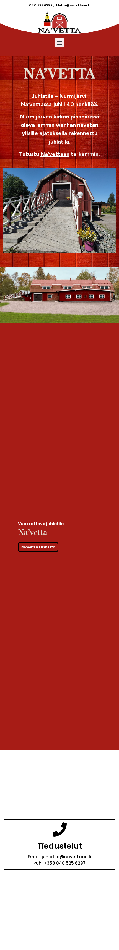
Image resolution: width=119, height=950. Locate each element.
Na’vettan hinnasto (38, 547)
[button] (59, 42)
